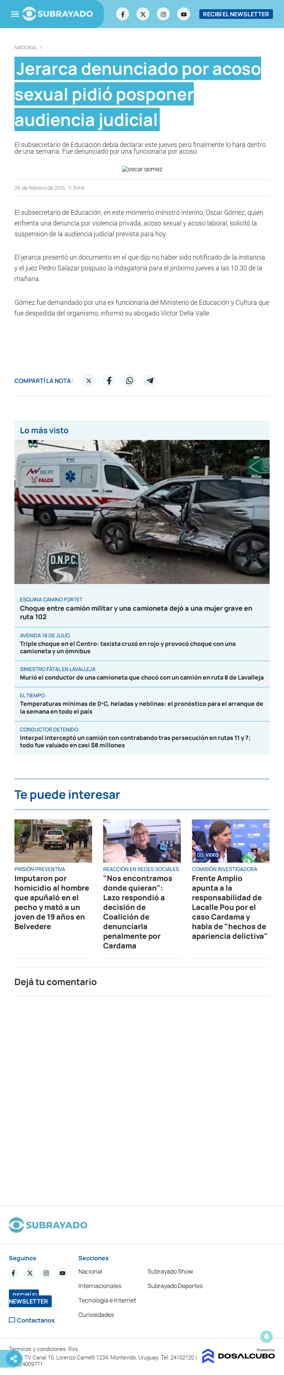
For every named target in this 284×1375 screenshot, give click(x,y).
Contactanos (36, 1320)
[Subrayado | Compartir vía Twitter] (88, 380)
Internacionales (99, 1286)
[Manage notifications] (267, 1336)
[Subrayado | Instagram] (163, 14)
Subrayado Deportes (175, 1286)
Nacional (25, 47)
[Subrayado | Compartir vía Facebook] (109, 380)
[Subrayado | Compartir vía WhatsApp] (129, 380)
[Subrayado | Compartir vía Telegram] (149, 380)
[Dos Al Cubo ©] (238, 1361)
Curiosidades (96, 1315)
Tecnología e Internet (107, 1300)
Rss (74, 1349)
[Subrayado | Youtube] (184, 14)
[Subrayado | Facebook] (123, 14)
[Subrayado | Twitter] (143, 14)
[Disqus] (142, 1097)
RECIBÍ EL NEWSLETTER (236, 14)
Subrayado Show (170, 1271)
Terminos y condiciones (38, 1349)
